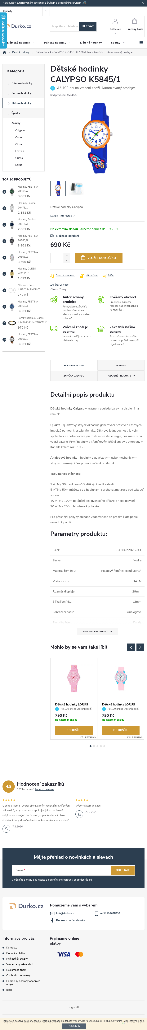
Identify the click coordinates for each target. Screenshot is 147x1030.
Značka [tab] (74, 375)
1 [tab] (90, 746)
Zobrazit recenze (44, 789)
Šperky (15, 113)
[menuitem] (21, 43)
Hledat (88, 26)
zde (142, 1021)
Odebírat (123, 870)
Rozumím (74, 1026)
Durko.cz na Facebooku (70, 920)
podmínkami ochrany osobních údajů (70, 880)
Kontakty (7, 11)
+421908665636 (110, 913)
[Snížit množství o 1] (67, 260)
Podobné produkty (119, 375)
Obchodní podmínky (18, 975)
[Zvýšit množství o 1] (67, 255)
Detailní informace (61, 216)
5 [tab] (104, 746)
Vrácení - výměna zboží (20, 964)
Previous (131, 647)
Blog (9, 990)
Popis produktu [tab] (74, 365)
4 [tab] (101, 746)
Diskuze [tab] (121, 365)
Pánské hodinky (21, 93)
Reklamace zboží (16, 970)
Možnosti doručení (67, 236)
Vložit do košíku (101, 258)
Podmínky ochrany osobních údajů (23, 982)
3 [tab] (97, 746)
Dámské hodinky (21, 83)
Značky (15, 123)
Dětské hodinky (21, 103)
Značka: (59, 285)
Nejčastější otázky (17, 959)
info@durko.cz (65, 913)
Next (140, 647)
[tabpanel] (74, 698)
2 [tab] (94, 746)
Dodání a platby (15, 953)
